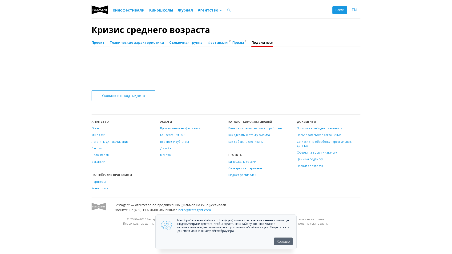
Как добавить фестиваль (245, 141)
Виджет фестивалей (242, 175)
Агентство (208, 10)
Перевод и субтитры (174, 141)
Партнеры (99, 181)
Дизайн (165, 148)
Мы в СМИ (98, 135)
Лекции (97, 148)
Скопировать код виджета (123, 95)
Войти (339, 10)
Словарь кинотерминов (245, 168)
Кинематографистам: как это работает (255, 128)
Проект (98, 42)
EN (354, 10)
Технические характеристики (137, 42)
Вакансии (98, 161)
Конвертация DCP (172, 135)
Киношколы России (242, 161)
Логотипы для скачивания (110, 141)
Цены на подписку (310, 159)
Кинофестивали (129, 10)
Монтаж (165, 155)
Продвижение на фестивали (180, 128)
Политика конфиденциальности (320, 128)
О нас (96, 128)
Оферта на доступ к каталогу (317, 152)
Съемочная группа (185, 42)
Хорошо (283, 241)
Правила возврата (310, 166)
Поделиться (262, 42)
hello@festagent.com (194, 210)
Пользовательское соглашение (319, 135)
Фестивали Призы (227, 42)
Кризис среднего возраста (151, 30)
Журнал (185, 10)
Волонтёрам (100, 155)
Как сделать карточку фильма (249, 135)
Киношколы (161, 10)
